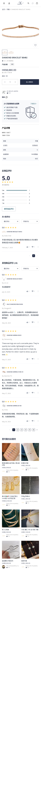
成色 (4, 150)
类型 (4, 141)
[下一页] (37, 429)
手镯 (8, 9)
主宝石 (5, 145)
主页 (3, 9)
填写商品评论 (9, 209)
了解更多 (33, 104)
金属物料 (6, 154)
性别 (4, 159)
